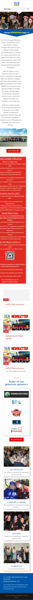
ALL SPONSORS (16, 439)
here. (24, 249)
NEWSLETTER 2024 (14, 337)
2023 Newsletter (15, 368)
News (6, 299)
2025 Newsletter (15, 304)
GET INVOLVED (13, 151)
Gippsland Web (16, 595)
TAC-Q (16, 597)
